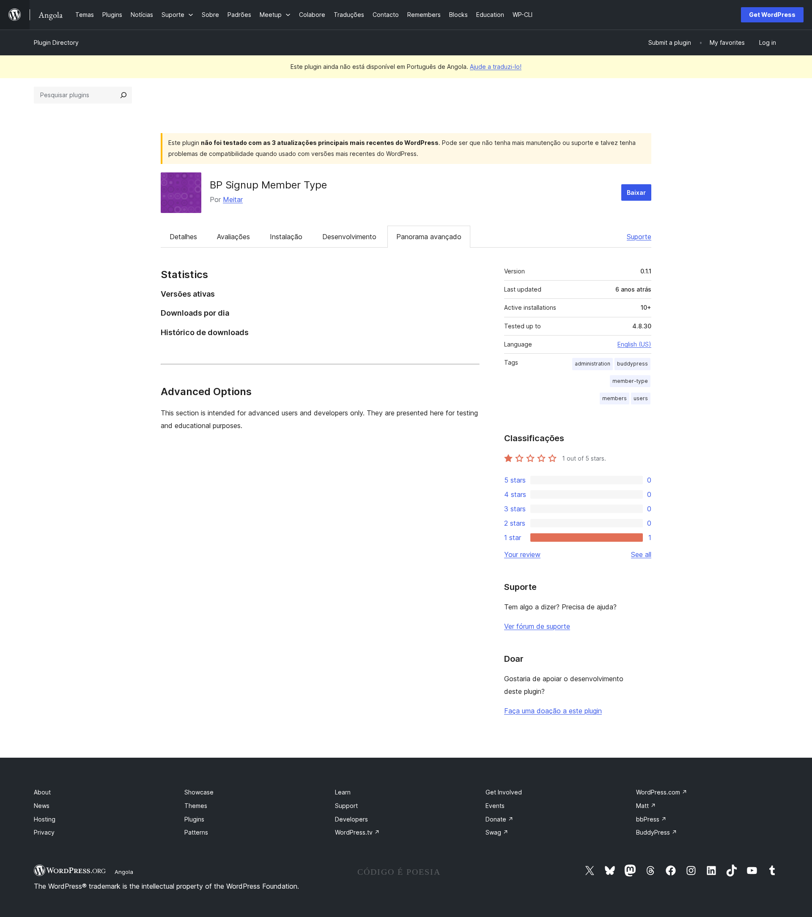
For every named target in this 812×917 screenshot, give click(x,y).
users (641, 398)
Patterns (196, 832)
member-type (630, 381)
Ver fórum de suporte (537, 626)
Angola (124, 871)
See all (641, 554)
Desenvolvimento (349, 236)
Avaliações (233, 236)
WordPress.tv (357, 832)
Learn (343, 792)
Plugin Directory (56, 42)
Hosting (44, 819)
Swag (497, 832)
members (614, 398)
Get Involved (504, 792)
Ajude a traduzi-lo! (495, 66)
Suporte (639, 236)
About (42, 792)
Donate (499, 819)
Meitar (233, 199)
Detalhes (183, 236)
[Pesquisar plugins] (123, 95)
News (41, 805)
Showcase (199, 792)
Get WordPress (772, 14)
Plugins (194, 819)
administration (592, 363)
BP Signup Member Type (268, 185)
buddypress (632, 363)
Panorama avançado (428, 236)
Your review (522, 554)
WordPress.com (661, 792)
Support (346, 805)
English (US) (634, 344)
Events (495, 805)
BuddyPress (656, 832)
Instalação (286, 236)
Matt (646, 805)
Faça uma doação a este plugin (553, 711)
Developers (351, 819)
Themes (195, 805)
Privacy (44, 832)
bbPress (651, 819)
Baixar (636, 192)
